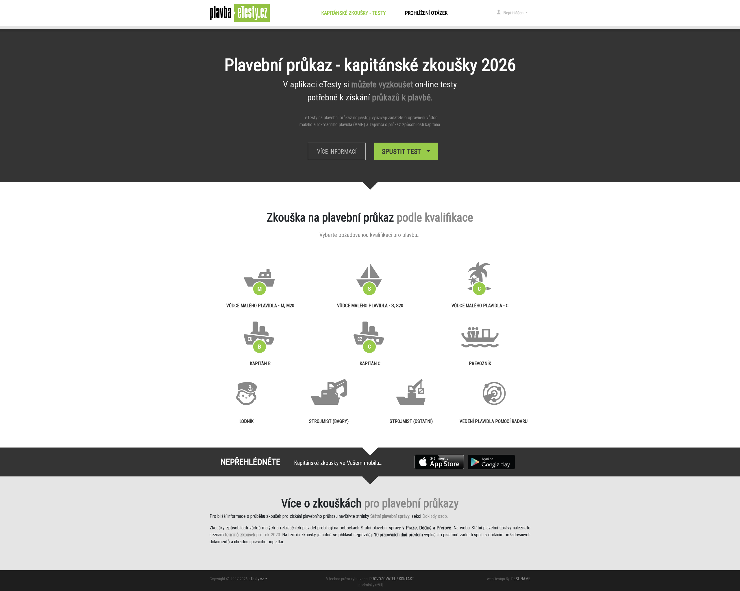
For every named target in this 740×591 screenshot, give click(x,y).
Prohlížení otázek (426, 13)
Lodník (246, 421)
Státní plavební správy (390, 516)
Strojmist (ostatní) (411, 421)
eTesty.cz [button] (256, 579)
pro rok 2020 (252, 534)
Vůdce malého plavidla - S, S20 (370, 305)
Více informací (336, 151)
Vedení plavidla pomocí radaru (494, 421)
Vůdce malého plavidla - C (480, 305)
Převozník (480, 363)
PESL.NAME (520, 579)
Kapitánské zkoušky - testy (354, 13)
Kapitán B (260, 363)
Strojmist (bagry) (329, 421)
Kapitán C (370, 363)
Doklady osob (434, 516)
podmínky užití (370, 585)
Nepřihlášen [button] (514, 12)
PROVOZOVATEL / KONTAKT (391, 579)
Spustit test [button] (403, 152)
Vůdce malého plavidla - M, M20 (260, 305)
